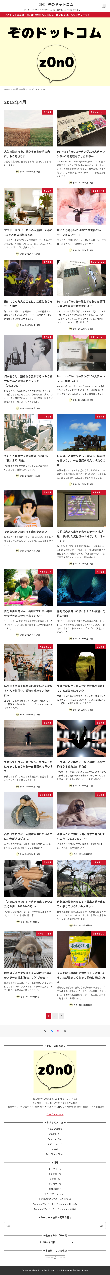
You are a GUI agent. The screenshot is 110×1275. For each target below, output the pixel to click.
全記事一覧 (55, 1178)
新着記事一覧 (55, 1173)
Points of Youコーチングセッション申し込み (55, 1204)
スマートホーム (55, 1144)
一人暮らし (55, 1149)
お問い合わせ (55, 1189)
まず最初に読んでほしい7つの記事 (55, 1199)
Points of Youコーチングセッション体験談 (55, 1209)
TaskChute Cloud (55, 1154)
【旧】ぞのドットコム (55, 4)
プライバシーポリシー (55, 1194)
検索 (101, 1225)
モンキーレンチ (55, 1270)
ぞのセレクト (55, 1134)
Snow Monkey (29, 1270)
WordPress (82, 1270)
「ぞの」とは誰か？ (54, 1129)
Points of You (55, 1139)
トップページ (55, 1168)
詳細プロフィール (55, 1114)
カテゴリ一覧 (55, 1184)
